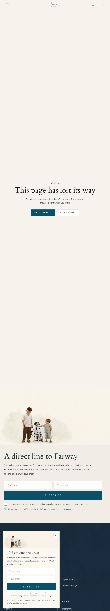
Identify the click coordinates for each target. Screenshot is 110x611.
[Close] (56, 535)
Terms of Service (59, 509)
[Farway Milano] (55, 5)
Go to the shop (43, 212)
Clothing (8, 608)
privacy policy (82, 504)
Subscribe (53, 495)
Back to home (68, 213)
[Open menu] (7, 5)
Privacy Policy (45, 509)
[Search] (93, 5)
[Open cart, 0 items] (103, 5)
